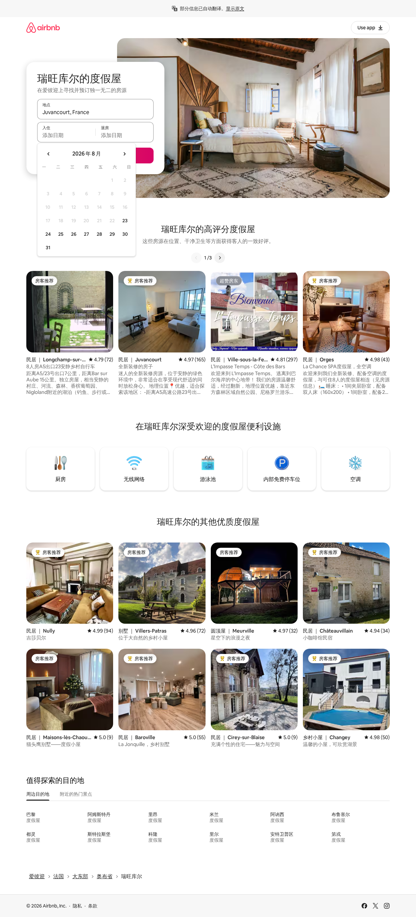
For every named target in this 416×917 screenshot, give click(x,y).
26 (73, 234)
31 (48, 248)
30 (125, 234)
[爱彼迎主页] (43, 27)
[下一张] (219, 258)
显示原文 (235, 9)
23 (125, 221)
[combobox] (95, 112)
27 (86, 234)
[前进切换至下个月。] (124, 154)
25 (60, 234)
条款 (92, 906)
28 (99, 234)
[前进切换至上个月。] (49, 154)
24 (48, 234)
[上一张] (196, 258)
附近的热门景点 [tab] (76, 794)
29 (112, 234)
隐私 (77, 906)
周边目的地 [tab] (37, 794)
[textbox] (66, 135)
